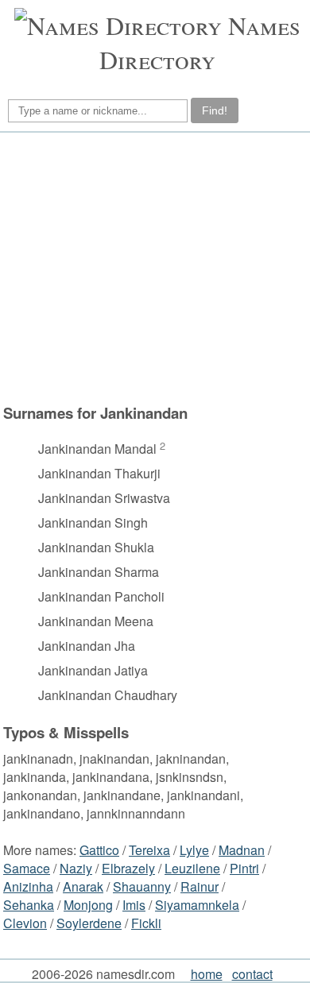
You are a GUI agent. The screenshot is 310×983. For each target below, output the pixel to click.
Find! (214, 110)
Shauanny (142, 886)
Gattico (99, 850)
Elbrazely (128, 868)
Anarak (83, 886)
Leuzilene (192, 868)
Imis (133, 905)
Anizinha (28, 886)
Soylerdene (89, 923)
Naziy (76, 868)
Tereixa (149, 850)
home (207, 974)
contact (252, 974)
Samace (26, 868)
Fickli (146, 923)
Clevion (25, 923)
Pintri (244, 868)
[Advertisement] (152, 268)
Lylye (194, 850)
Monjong (88, 905)
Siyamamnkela (197, 905)
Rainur (199, 886)
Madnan (242, 850)
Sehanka (28, 905)
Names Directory (199, 42)
